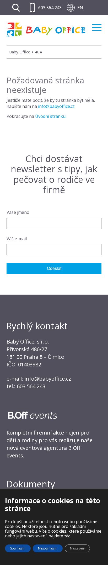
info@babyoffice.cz (56, 106)
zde (67, 535)
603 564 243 (50, 8)
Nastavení (77, 548)
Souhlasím (17, 548)
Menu (96, 25)
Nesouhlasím (47, 548)
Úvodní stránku (50, 116)
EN (80, 8)
